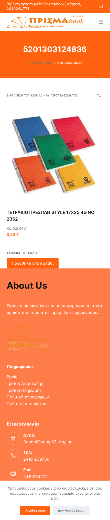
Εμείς (12, 376)
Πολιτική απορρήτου (26, 403)
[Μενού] (101, 21)
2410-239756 (36, 459)
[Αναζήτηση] (101, 6)
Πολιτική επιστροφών (28, 396)
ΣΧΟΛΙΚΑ (13, 253)
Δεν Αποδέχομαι (71, 510)
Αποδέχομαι (35, 510)
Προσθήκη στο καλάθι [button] (32, 263)
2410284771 (35, 476)
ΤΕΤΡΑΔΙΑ (30, 253)
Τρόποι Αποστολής (25, 383)
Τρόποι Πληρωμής (24, 390)
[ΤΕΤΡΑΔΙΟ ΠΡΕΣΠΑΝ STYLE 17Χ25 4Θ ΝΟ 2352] (55, 154)
